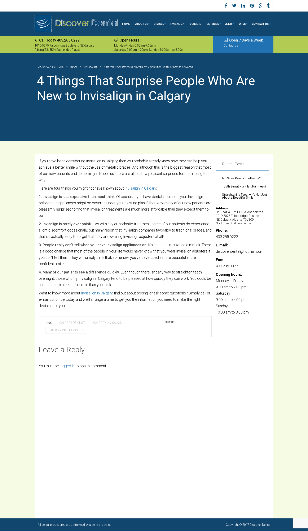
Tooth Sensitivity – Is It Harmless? (244, 186)
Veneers (195, 23)
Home (126, 23)
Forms (241, 23)
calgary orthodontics (66, 330)
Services (213, 23)
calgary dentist (72, 322)
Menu (228, 23)
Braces (159, 23)
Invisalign (177, 23)
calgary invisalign (107, 322)
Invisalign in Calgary (140, 188)
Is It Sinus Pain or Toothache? (241, 178)
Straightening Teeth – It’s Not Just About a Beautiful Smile (244, 196)
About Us (141, 23)
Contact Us (260, 23)
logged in (67, 366)
